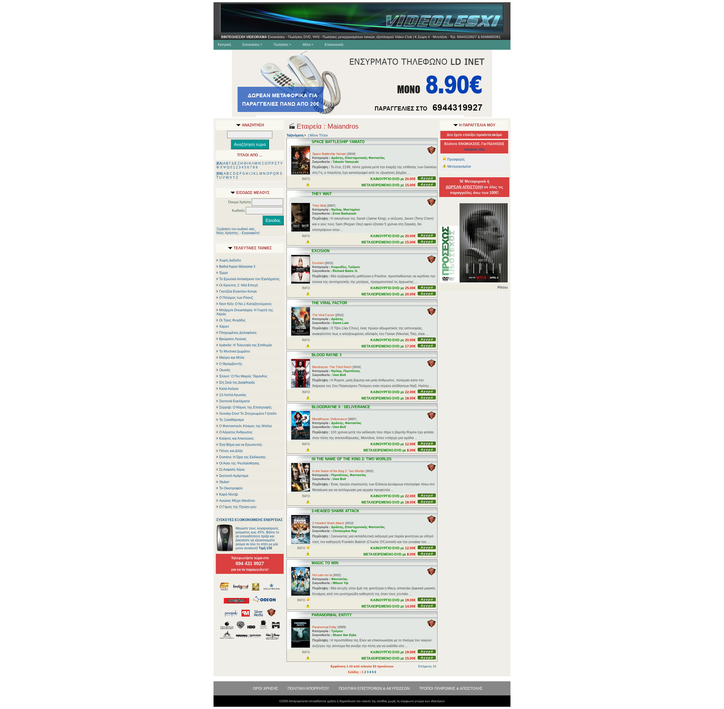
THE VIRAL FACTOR (329, 303)
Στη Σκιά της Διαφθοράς (237, 382)
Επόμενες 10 (427, 666)
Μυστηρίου (351, 209)
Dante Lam (341, 323)
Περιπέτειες (351, 371)
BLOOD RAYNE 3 (326, 355)
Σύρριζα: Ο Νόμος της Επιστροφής (245, 407)
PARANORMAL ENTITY (332, 615)
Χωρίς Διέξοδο (230, 260)
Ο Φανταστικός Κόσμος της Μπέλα (245, 426)
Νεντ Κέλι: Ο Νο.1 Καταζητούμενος (245, 304)
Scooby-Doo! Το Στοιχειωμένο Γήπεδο (248, 414)
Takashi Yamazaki (346, 161)
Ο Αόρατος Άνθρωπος (236, 432)
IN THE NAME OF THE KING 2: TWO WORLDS (352, 459)
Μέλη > (308, 45)
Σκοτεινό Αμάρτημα (233, 476)
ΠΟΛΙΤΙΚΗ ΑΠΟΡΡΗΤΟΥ (308, 688)
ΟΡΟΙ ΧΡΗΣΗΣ (265, 688)
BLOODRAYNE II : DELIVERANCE (341, 407)
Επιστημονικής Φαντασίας (365, 157)
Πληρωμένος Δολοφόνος (238, 333)
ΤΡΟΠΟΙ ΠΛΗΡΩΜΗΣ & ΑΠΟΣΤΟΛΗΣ (450, 688)
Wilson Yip (340, 583)
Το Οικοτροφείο (231, 488)
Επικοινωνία (334, 45)
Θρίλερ (336, 209)
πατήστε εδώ (474, 150)
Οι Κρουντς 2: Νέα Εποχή (238, 285)
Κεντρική (224, 45)
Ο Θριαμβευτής (230, 364)
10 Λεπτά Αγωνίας (232, 395)
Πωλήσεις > (282, 45)
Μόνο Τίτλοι (319, 135)
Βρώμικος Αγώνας (233, 339)
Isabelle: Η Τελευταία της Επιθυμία (245, 345)
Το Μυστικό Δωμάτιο (234, 351)
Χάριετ (224, 326)
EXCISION (320, 251)
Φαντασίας (353, 423)
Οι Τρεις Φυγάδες (232, 320)
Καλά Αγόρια (228, 389)
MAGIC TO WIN (325, 563)
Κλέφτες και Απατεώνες (236, 438)
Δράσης (337, 157)
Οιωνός (224, 370)
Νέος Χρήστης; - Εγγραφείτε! (238, 233)
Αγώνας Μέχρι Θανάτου (237, 501)
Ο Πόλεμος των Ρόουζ (236, 298)
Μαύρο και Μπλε (231, 358)
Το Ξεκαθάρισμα (231, 420)
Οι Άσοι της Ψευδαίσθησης (239, 463)
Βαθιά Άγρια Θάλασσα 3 (237, 267)
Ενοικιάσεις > (252, 45)
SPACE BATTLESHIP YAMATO (338, 142)
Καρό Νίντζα (228, 494)
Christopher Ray (345, 531)
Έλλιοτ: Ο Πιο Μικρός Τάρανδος (243, 376)
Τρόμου (354, 267)
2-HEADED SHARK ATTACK (335, 511)
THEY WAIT (322, 194)
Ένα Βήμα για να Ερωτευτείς (240, 445)
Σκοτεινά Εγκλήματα (234, 401)
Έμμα (223, 273)
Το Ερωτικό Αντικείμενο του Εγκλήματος (249, 279)
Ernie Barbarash (344, 213)
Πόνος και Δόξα (231, 451)
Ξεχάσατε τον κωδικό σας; (235, 229)
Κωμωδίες (338, 267)
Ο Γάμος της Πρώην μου (238, 507)
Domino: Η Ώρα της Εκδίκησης (242, 457)
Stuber (224, 482)
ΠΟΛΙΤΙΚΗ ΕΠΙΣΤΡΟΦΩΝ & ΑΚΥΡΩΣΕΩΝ (374, 688)
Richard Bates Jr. (345, 271)
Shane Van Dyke (344, 635)
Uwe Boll (339, 375)
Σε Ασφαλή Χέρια (232, 470)
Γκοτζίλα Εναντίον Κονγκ (238, 291)
